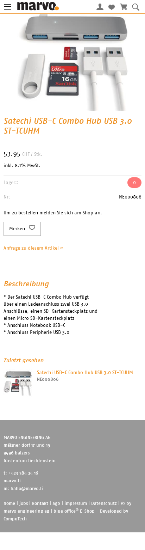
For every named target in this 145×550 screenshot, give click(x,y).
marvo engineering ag (26, 511)
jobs (23, 503)
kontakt (40, 503)
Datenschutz (104, 503)
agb (56, 503)
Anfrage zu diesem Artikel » (33, 248)
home (9, 503)
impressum (75, 503)
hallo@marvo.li (27, 489)
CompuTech (15, 519)
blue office (65, 511)
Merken (17, 228)
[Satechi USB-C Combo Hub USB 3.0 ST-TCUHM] (18, 383)
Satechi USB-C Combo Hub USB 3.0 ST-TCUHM (85, 372)
